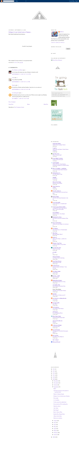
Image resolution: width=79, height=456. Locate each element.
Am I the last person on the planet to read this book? (61, 391)
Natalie (13, 85)
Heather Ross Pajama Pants (59, 414)
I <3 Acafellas (56, 400)
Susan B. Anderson (57, 191)
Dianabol (54, 322)
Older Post (46, 104)
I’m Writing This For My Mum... (59, 258)
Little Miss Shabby (57, 143)
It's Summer (55, 178)
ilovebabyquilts (15, 92)
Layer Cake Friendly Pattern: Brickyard (60, 169)
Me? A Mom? (56, 340)
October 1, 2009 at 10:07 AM (20, 98)
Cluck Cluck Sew (56, 186)
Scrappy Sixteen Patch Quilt (58, 159)
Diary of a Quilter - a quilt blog (59, 168)
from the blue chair (57, 247)
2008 (54, 437)
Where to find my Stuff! (57, 155)
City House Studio (56, 271)
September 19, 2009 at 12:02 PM (21, 74)
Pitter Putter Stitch (57, 316)
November (56, 383)
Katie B (61, 31)
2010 (54, 377)
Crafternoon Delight (57, 325)
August (55, 420)
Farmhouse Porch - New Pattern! (59, 213)
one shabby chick (56, 284)
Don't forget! (56, 410)
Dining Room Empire (57, 280)
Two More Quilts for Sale (57, 174)
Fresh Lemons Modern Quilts (59, 207)
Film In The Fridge (57, 182)
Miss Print (55, 233)
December (56, 381)
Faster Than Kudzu (57, 289)
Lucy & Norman (56, 329)
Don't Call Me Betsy (57, 222)
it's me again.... (55, 299)
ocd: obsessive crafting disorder (59, 298)
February (56, 432)
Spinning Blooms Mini (57, 262)
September (56, 387)
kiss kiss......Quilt (56, 276)
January (55, 434)
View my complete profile (57, 42)
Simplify (54, 177)
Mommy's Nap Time (57, 243)
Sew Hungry (55, 228)
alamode (54, 293)
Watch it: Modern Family (59, 394)
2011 (54, 375)
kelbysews (55, 237)
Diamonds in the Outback (57, 183)
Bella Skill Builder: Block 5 (58, 234)
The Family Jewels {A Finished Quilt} (60, 229)
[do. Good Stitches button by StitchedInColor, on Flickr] (54, 105)
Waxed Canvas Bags (56, 249)
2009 (54, 379)
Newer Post (11, 104)
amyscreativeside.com (57, 320)
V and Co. (55, 148)
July (55, 422)
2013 (54, 371)
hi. (53, 253)
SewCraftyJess (56, 307)
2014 (54, 369)
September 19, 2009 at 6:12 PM (21, 81)
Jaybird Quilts (56, 162)
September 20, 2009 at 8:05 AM (21, 89)
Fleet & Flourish (56, 277)
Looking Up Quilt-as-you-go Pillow (59, 244)
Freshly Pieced (56, 265)
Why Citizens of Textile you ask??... (59, 295)
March (55, 430)
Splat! (55, 388)
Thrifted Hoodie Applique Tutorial (59, 144)
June (55, 424)
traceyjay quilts (56, 302)
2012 (54, 373)
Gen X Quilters (56, 212)
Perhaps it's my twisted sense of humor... (62, 396)
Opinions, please (57, 406)
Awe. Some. (56, 408)
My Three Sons (56, 153)
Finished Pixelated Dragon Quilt (58, 317)
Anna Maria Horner (57, 261)
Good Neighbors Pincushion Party (59, 286)
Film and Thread (56, 342)
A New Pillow (55, 272)
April (55, 428)
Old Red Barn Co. (56, 173)
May (55, 426)
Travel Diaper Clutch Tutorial (58, 308)
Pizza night (56, 398)
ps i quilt (54, 252)
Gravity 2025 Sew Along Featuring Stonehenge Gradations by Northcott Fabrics (61, 164)
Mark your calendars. (58, 418)
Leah (13, 77)
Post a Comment (12, 102)
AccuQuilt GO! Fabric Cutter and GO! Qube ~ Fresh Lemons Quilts (60, 208)
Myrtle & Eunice (56, 256)
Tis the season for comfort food (60, 402)
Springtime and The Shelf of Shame (59, 290)
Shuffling (54, 187)
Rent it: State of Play (58, 412)
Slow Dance (55, 304)
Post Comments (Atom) (19, 107)
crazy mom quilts (56, 202)
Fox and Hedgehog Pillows (58, 313)
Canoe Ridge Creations (58, 158)
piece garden (55, 335)
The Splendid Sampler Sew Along (59, 281)
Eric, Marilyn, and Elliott (17, 70)
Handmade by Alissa (57, 217)
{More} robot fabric (58, 416)
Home (28, 104)
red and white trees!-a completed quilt (59, 203)
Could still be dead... (56, 326)
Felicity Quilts (56, 196)
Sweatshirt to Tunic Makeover (58, 336)
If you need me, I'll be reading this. (61, 404)
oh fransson (55, 311)
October (55, 385)
